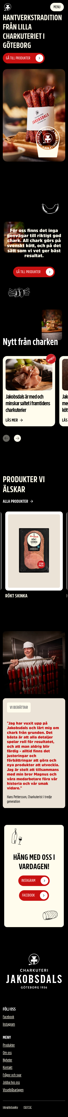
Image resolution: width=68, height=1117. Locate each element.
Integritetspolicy (10, 1107)
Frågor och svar (12, 1075)
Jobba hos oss (11, 1082)
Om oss (7, 1053)
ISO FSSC (28, 1107)
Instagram (9, 1024)
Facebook (8, 1017)
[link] (29, 391)
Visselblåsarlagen (13, 1090)
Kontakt (7, 1067)
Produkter (9, 1045)
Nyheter (7, 1060)
